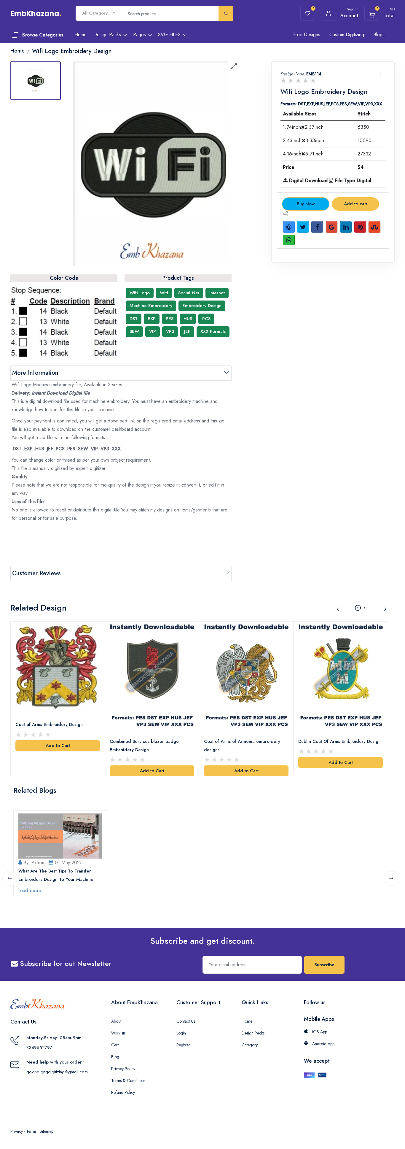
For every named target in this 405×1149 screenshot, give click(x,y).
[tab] (35, 80)
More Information (35, 372)
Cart (115, 1045)
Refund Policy (123, 1092)
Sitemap (46, 1131)
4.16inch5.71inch (303, 153)
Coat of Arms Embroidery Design (49, 724)
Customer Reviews (36, 573)
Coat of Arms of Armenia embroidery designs (242, 745)
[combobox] (99, 13)
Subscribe (324, 965)
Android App (322, 1044)
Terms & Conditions (128, 1080)
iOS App (319, 1032)
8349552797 (39, 1047)
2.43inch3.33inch (303, 140)
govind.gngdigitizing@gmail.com (57, 1072)
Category (250, 1045)
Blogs (379, 34)
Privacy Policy (123, 1069)
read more (29, 890)
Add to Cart (58, 745)
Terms (31, 1131)
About (116, 1021)
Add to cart (355, 204)
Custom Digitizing (346, 34)
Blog (115, 1057)
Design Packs (253, 1033)
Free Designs (306, 34)
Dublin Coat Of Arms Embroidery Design (339, 741)
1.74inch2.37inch (303, 127)
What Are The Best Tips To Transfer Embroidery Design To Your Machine (55, 875)
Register (183, 1045)
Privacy (16, 1131)
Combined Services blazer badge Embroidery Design (144, 745)
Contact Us (185, 1021)
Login (181, 1033)
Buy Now (306, 204)
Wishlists (118, 1033)
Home (247, 1021)
